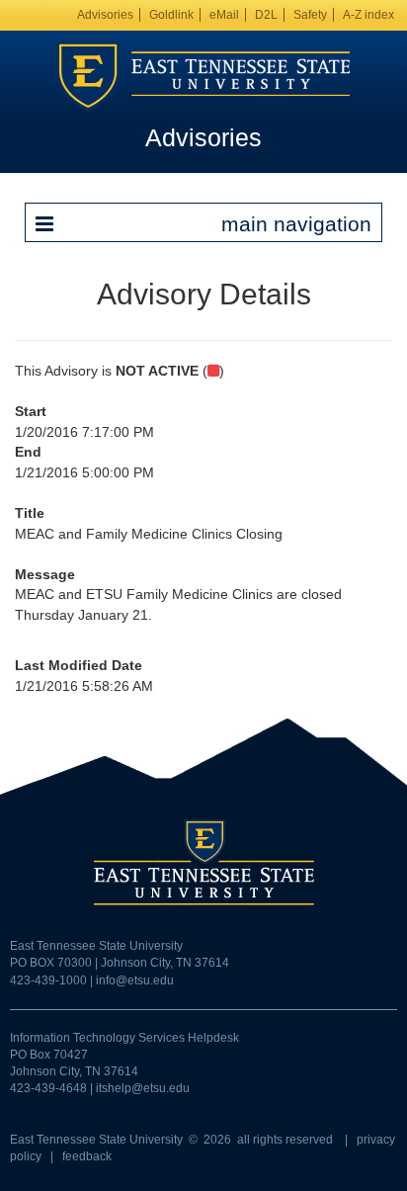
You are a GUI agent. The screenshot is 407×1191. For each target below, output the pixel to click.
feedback (87, 1156)
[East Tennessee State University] (203, 75)
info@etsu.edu (135, 980)
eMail (224, 15)
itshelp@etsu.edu (143, 1088)
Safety (310, 15)
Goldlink (171, 15)
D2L (266, 15)
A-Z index (368, 15)
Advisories (105, 15)
